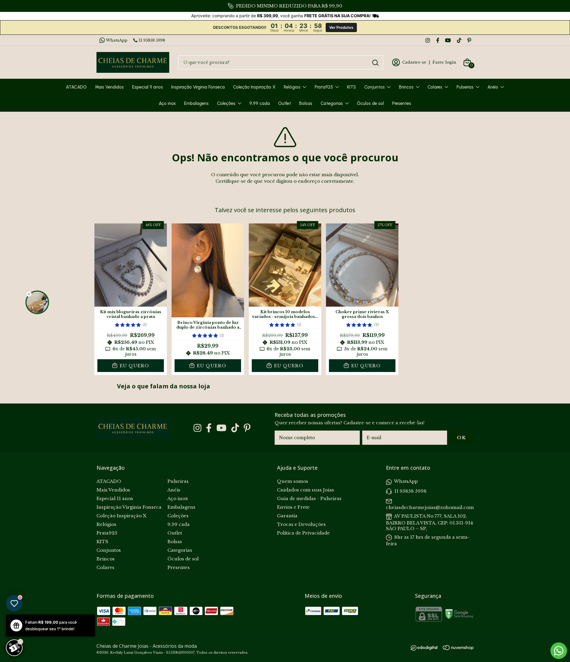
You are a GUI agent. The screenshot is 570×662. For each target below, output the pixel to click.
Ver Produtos (341, 27)
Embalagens (196, 103)
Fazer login (444, 62)
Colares (435, 87)
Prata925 (324, 87)
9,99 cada (259, 103)
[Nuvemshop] (458, 648)
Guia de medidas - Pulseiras (309, 498)
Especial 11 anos (147, 87)
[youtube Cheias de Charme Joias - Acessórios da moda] (448, 40)
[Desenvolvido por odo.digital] (427, 648)
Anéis (492, 87)
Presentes (401, 103)
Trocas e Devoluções (301, 524)
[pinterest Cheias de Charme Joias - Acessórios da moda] (469, 40)
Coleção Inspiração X (254, 87)
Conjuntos (374, 87)
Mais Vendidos (109, 87)
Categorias (332, 103)
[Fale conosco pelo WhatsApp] (558, 650)
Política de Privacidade (303, 533)
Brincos (406, 87)
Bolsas (305, 103)
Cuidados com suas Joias (305, 490)
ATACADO (76, 87)
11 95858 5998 (152, 40)
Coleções (226, 103)
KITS (351, 87)
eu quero (133, 365)
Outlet (284, 103)
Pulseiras (465, 87)
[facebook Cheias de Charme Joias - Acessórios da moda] (438, 40)
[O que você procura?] (375, 62)
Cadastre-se (414, 62)
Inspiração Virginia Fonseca (198, 87)
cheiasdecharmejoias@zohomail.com (430, 507)
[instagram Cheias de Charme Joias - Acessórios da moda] (427, 40)
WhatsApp (116, 40)
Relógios (292, 87)
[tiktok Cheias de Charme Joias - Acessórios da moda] (459, 40)
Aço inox (167, 103)
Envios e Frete (293, 507)
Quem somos (292, 481)
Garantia (287, 515)
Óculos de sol (370, 103)
